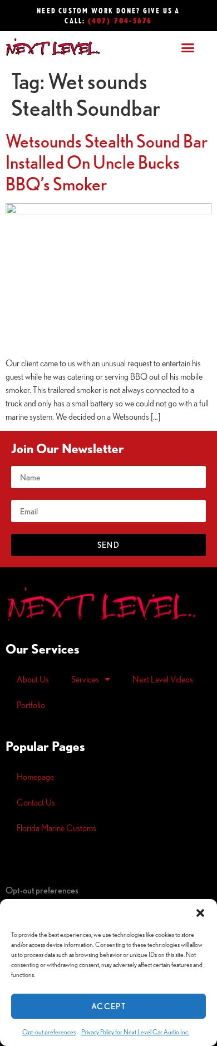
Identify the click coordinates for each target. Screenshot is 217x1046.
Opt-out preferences (49, 1031)
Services (85, 679)
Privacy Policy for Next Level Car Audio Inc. (135, 1031)
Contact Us (36, 802)
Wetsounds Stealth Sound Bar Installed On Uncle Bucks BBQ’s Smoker (107, 162)
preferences (42, 890)
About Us (33, 679)
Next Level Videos (162, 679)
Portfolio (31, 705)
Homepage (35, 777)
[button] (200, 913)
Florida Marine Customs (56, 828)
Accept (108, 1006)
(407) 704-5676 (120, 20)
